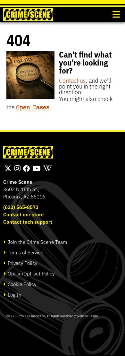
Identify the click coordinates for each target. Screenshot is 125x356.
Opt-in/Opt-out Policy (30, 273)
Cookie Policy (21, 284)
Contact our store (23, 214)
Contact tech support (27, 221)
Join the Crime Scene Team (36, 241)
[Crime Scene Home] (28, 14)
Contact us (72, 80)
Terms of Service (24, 252)
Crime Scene (17, 181)
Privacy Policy (21, 262)
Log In (13, 294)
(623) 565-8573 (20, 207)
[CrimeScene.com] (28, 152)
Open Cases (32, 107)
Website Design (87, 316)
